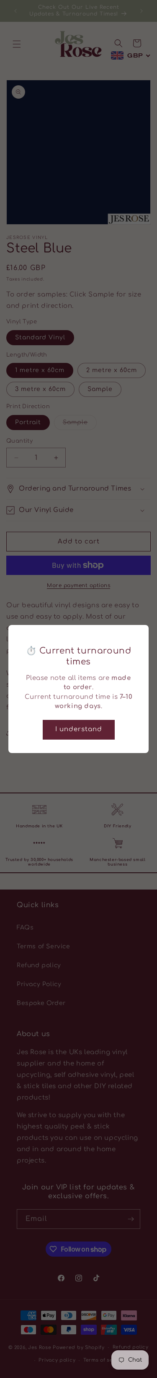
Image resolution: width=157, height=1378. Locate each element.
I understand (78, 729)
